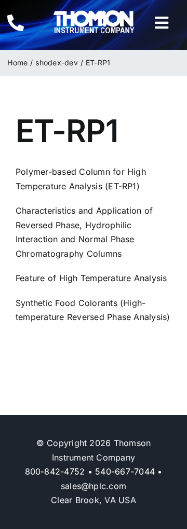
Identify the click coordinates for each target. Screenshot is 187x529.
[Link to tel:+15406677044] (22, 23)
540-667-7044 (125, 471)
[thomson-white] (93, 14)
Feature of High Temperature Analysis (91, 278)
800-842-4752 (55, 471)
